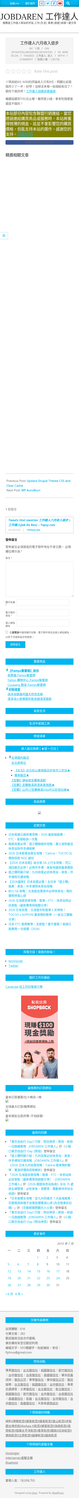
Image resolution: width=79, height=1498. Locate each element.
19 (9, 1278)
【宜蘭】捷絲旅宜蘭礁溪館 (28, 780)
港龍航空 (19, 1421)
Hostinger (12, 1453)
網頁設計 (52, 1403)
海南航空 (60, 1426)
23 (48, 1278)
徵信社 (15, 1370)
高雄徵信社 (51, 1375)
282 (22, 1334)
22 (38, 1278)
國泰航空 (32, 1421)
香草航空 (44, 1430)
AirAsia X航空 (31, 1426)
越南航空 (51, 1435)
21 (28, 1278)
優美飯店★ (21, 775)
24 (58, 1278)
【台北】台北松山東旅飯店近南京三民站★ (42, 770)
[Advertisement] (39, 317)
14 (28, 1271)
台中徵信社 (15, 1375)
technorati (15, 961)
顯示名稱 (10, 604)
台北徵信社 (30, 1370)
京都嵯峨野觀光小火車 (37, 1208)
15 (38, 1271)
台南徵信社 (33, 1375)
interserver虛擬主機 (19, 1458)
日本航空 (64, 1430)
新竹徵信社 (65, 1370)
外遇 (8, 1389)
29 (38, 1285)
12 (9, 1271)
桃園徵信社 (48, 1370)
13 (19, 1271)
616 (22, 1329)
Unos (34, 1493)
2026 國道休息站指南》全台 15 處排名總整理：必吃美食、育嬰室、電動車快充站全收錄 (40, 1189)
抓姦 (70, 1375)
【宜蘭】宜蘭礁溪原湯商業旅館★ (32, 785)
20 (19, 1278)
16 (48, 1271)
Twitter (13, 966)
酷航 (54, 1430)
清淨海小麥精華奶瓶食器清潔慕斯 (30, 699)
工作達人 (41, 55)
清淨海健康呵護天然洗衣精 (25, 694)
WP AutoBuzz (30, 490)
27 (19, 1285)
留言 (9, 558)
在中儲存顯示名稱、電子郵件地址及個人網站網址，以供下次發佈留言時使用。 (39, 634)
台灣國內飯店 (20, 758)
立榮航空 (24, 1435)
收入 (50, 55)
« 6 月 (9, 1294)
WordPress (58, 1493)
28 (28, 1285)
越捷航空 (38, 1435)
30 (48, 1285)
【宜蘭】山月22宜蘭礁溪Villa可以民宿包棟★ (39, 790)
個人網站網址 (10, 624)
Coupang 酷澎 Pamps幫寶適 (27, 685)
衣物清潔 (14, 689)
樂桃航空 (11, 1435)
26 (9, 1285)
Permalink (33, 530)
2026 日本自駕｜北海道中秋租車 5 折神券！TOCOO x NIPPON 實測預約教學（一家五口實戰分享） (40, 914)
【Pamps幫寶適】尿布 (23, 671)
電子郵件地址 (10, 614)
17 (58, 1271)
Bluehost (12, 1463)
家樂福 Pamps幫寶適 (21, 675)
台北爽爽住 (18, 763)
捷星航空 (47, 1426)
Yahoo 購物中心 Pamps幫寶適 (28, 680)
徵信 (70, 1380)
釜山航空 (58, 1421)
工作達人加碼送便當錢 (40, 91)
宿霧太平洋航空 (26, 1430)
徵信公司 (20, 1380)
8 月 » (19, 1294)
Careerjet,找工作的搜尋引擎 (24, 987)
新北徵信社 (62, 1389)
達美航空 (45, 1421)
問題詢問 (25, 134)
